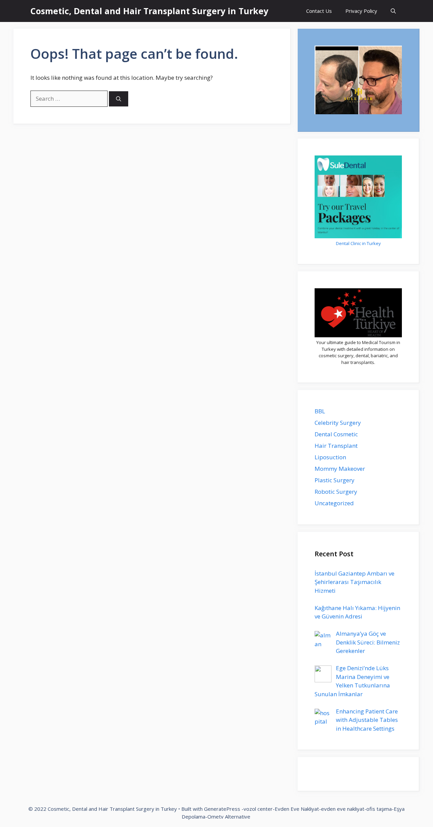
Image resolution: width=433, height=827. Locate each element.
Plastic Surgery (335, 480)
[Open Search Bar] (393, 11)
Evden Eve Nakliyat (297, 808)
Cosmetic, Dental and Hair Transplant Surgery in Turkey (149, 11)
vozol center (258, 808)
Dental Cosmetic (336, 434)
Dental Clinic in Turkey (358, 243)
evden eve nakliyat (342, 808)
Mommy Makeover (340, 468)
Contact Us (319, 10)
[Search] (118, 98)
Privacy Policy (361, 10)
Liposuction (330, 457)
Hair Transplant (336, 445)
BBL (320, 411)
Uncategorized (334, 503)
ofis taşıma (379, 808)
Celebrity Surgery (338, 423)
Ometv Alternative (228, 816)
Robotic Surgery (336, 491)
